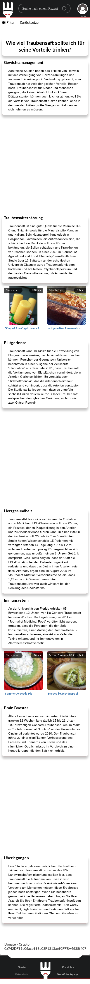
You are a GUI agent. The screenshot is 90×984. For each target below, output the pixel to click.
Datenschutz (21, 974)
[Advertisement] (45, 165)
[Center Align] (65, 6)
